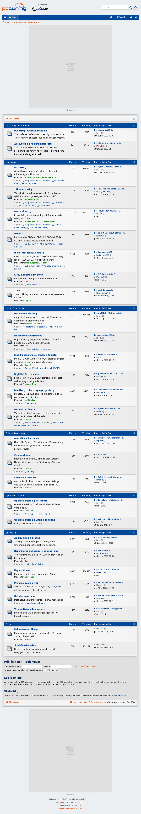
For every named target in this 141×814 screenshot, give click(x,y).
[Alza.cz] (39, 7)
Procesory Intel (29, 183)
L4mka (28, 419)
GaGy (99, 170)
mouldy (100, 412)
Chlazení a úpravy (15, 433)
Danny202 (101, 553)
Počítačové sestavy (25, 313)
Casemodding (22, 455)
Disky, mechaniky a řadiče (29, 253)
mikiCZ (100, 629)
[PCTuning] (14, 7)
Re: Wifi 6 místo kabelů (104, 274)
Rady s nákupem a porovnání (38, 180)
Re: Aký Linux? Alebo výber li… (108, 519)
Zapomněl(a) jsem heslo (84, 666)
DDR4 (35, 244)
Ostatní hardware (15, 308)
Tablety (28, 368)
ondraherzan (120, 696)
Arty (63, 802)
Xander (100, 376)
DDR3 (43, 244)
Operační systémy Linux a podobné (34, 520)
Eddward (37, 177)
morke (28, 221)
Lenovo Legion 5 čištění (105, 335)
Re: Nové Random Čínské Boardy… (110, 189)
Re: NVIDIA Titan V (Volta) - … (107, 211)
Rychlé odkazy (5, 18)
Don (27, 281)
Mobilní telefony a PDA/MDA (47, 368)
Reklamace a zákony (26, 629)
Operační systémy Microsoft (30, 501)
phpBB (61, 799)
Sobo (99, 214)
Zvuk (17, 290)
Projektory (31, 403)
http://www (56, 586)
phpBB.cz (77, 805)
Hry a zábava (22, 570)
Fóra (14, 17)
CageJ (28, 301)
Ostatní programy (24, 596)
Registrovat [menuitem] (137, 18)
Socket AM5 (44, 205)
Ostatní (10, 624)
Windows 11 (30, 514)
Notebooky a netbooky (28, 335)
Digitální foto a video (27, 374)
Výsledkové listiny (35, 564)
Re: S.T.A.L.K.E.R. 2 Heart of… (107, 570)
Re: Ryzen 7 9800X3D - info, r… (108, 167)
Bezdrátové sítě (34, 285)
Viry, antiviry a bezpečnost (30, 609)
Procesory (20, 167)
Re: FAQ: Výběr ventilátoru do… (108, 477)
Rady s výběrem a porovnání (39, 349)
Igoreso (35, 263)
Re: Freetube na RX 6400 (105, 537)
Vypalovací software (36, 603)
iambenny (101, 392)
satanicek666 (103, 255)
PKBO (54, 177)
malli (99, 316)
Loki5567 (44, 263)
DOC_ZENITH (103, 192)
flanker (28, 177)
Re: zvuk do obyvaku (103, 290)
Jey (98, 133)
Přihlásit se (21, 22)
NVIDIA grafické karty (39, 227)
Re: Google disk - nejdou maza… (109, 595)
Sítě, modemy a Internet (28, 275)
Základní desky (23, 189)
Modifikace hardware (26, 438)
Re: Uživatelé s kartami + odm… (108, 143)
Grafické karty (22, 211)
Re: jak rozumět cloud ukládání (108, 582)
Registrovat (36, 22)
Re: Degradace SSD (103, 252)
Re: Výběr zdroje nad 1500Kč (107, 409)
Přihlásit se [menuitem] (132, 18)
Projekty (30, 472)
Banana (100, 645)
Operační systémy (15, 495)
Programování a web (26, 583)
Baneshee (46, 177)
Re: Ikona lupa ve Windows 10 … (108, 500)
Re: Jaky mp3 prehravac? (105, 354)
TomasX (101, 277)
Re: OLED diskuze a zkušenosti (108, 390)
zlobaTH (101, 454)
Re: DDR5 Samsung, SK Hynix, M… (110, 233)
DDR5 (27, 244)
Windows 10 (44, 514)
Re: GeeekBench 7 (102, 550)
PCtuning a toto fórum (17, 125)
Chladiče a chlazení (25, 477)
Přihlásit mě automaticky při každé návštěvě (24, 670)
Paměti (18, 233)
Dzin (34, 384)
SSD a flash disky (32, 266)
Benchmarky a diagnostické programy (36, 551)
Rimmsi (100, 236)
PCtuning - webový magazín (30, 131)
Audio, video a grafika (27, 538)
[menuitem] (111, 17)
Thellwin (101, 146)
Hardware (11, 162)
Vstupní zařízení (30, 425)
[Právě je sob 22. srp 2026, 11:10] (134, 119)
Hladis (53, 221)
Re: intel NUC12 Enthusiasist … (108, 313)
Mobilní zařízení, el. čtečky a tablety (35, 355)
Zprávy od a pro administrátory (33, 144)
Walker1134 (37, 221)
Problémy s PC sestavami (36, 327)
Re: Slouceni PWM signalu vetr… (109, 438)
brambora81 (102, 293)
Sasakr (100, 357)
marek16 (101, 598)
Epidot (100, 441)
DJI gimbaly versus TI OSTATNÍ (108, 374)
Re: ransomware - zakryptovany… (109, 608)
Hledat (8, 22)
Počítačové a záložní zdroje (37, 422)
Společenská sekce (25, 645)
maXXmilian (30, 400)
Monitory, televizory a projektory (34, 390)
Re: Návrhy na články (103, 130)
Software (11, 533)
